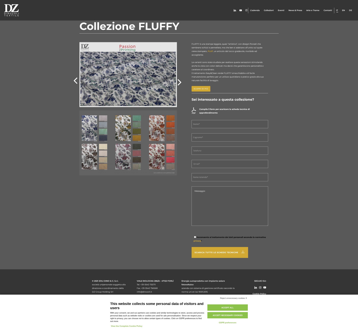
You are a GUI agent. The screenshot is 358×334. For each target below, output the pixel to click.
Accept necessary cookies (227, 315)
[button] (201, 89)
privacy (197, 241)
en (343, 10)
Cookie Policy (259, 294)
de (350, 10)
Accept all (227, 307)
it (337, 10)
